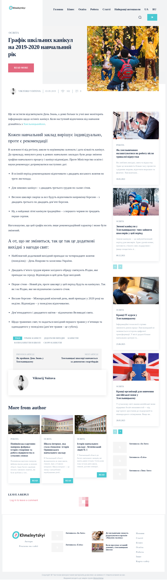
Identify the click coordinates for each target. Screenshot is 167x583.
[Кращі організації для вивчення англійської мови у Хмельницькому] (136, 367)
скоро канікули (53, 343)
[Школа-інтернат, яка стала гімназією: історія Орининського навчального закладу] (57, 424)
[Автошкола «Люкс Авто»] (120, 474)
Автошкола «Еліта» (138, 457)
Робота (15, 439)
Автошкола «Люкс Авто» (140, 470)
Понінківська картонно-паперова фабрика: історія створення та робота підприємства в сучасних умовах (23, 450)
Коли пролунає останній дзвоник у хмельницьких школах (117, 547)
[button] (140, 17)
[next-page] (120, 431)
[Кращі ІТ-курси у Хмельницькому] (136, 290)
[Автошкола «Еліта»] (120, 460)
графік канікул (32, 338)
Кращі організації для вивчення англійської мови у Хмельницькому (135, 395)
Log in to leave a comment (24, 500)
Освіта (14, 33)
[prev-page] (115, 266)
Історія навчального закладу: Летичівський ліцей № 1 (89, 447)
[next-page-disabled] (120, 266)
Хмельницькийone (34, 124)
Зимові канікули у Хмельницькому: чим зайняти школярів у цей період (134, 230)
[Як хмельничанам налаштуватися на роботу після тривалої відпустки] (136, 125)
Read (35, 481)
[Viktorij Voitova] (14, 91)
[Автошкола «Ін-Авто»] (120, 447)
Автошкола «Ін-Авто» (139, 444)
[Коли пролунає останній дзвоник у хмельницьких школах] (97, 547)
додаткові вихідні (54, 338)
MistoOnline (98, 578)
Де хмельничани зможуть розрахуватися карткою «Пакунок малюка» (117, 535)
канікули (73, 338)
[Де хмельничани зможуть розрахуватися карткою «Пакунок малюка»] (97, 535)
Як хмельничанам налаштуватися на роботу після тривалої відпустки (135, 153)
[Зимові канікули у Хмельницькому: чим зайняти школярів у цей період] (136, 202)
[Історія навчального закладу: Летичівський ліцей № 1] (90, 424)
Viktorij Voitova (29, 91)
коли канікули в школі (27, 343)
